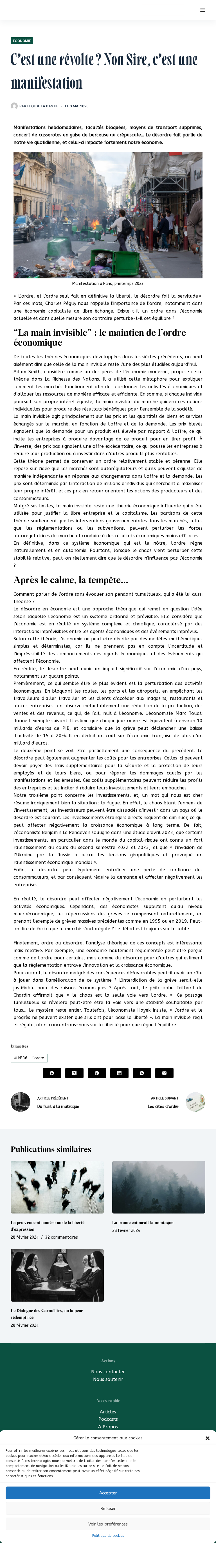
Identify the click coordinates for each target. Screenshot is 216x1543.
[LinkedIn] (119, 1073)
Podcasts (108, 1419)
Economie (22, 41)
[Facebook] (52, 1073)
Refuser (108, 1508)
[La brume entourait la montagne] (158, 1187)
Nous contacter (108, 1371)
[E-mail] (164, 1073)
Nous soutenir (108, 1379)
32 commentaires (61, 1237)
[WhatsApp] (142, 1073)
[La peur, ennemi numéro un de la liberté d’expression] (57, 1187)
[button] (207, 1438)
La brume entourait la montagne (142, 1222)
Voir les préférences (108, 1524)
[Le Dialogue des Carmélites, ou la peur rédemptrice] (57, 1275)
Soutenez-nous (163, 9)
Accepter (108, 1493)
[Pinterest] (97, 1073)
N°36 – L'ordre (29, 1058)
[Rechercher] (192, 10)
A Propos (108, 1426)
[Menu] (202, 9)
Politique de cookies (108, 1536)
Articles (108, 1412)
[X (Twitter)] (74, 1073)
